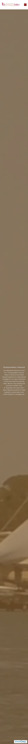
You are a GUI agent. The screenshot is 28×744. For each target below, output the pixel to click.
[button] (25, 4)
